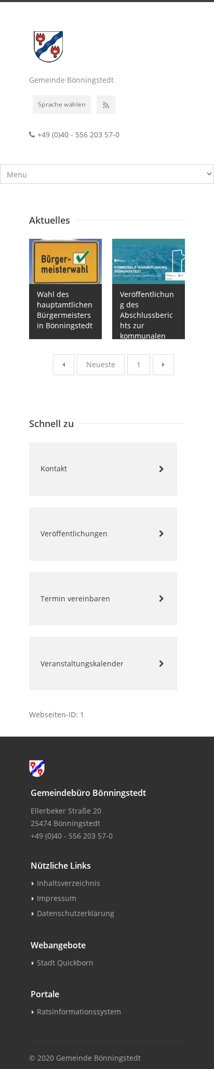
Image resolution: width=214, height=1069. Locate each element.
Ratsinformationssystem (79, 1011)
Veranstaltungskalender (82, 663)
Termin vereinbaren (75, 598)
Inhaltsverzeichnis (68, 883)
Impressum (56, 898)
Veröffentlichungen (74, 533)
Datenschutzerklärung (75, 913)
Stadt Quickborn (65, 963)
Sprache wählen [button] (62, 104)
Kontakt (54, 468)
